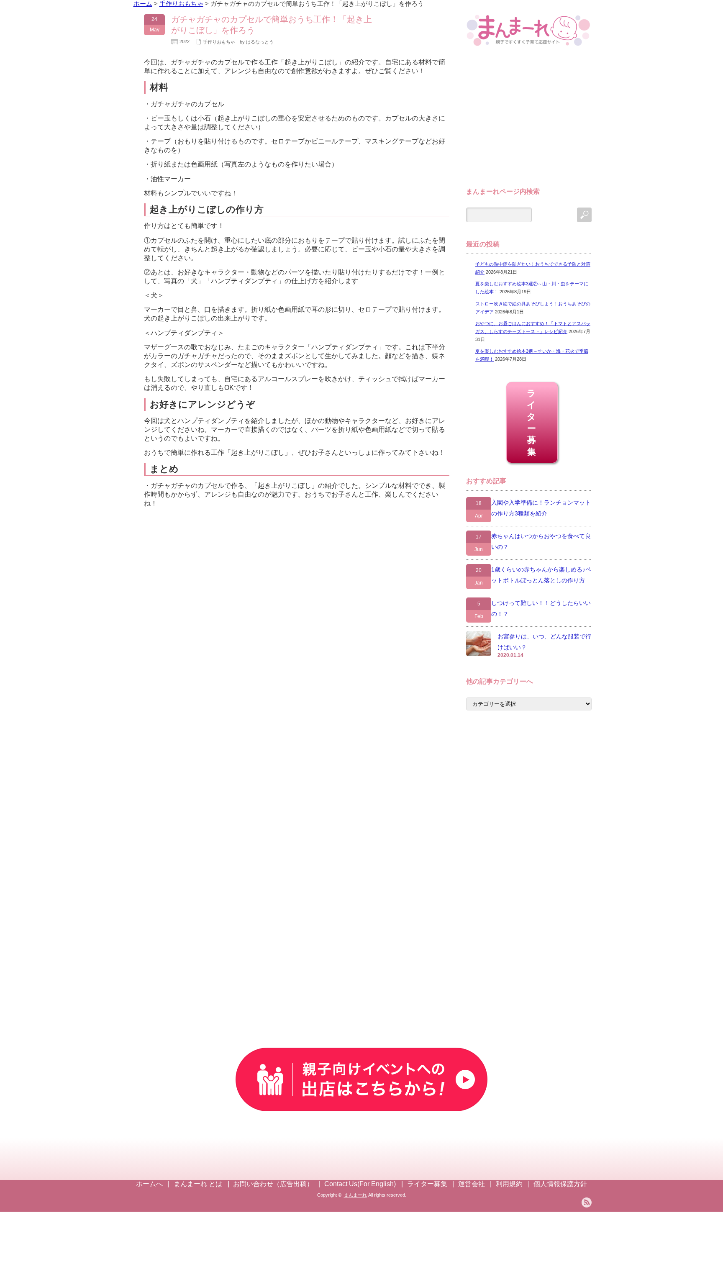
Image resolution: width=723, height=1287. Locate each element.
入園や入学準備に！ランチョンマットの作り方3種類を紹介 (541, 508)
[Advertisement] (529, 120)
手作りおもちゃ (219, 41)
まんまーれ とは (198, 1183)
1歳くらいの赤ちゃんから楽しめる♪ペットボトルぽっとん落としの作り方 (541, 575)
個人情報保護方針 (560, 1183)
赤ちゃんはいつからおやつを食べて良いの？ (541, 541)
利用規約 (509, 1183)
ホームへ (149, 1183)
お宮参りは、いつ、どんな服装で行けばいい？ (544, 642)
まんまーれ (355, 1194)
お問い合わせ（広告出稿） (273, 1183)
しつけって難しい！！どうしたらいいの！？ (541, 608)
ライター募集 (532, 422)
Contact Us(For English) (360, 1183)
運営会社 (471, 1183)
